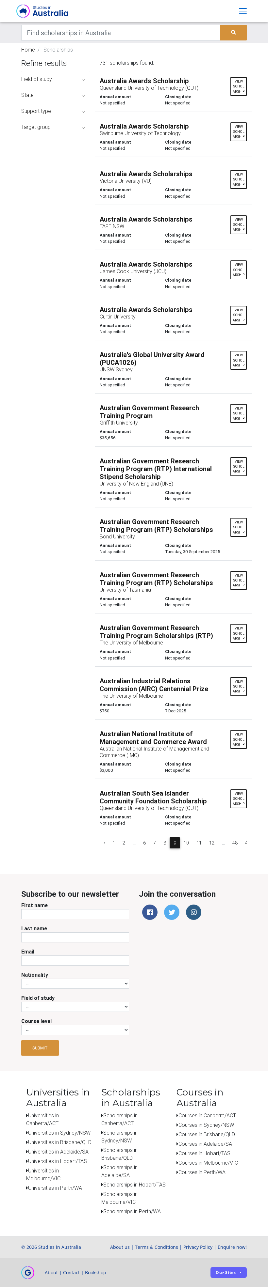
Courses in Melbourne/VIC (208, 1162)
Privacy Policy (197, 1247)
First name (34, 905)
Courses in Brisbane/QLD (206, 1134)
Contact (71, 1272)
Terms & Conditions (156, 1247)
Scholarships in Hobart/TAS (134, 1184)
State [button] (27, 95)
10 (186, 843)
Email (27, 951)
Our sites (226, 1272)
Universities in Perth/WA (55, 1188)
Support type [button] (36, 111)
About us (120, 1247)
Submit (40, 1048)
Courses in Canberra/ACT (207, 1115)
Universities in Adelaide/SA (58, 1151)
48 (235, 843)
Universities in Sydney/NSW (59, 1132)
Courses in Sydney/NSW (206, 1125)
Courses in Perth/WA (202, 1172)
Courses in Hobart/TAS (204, 1153)
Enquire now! (232, 1247)
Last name (34, 928)
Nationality (34, 974)
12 (211, 843)
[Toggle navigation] (243, 11)
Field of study (38, 998)
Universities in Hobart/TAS (57, 1161)
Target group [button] (36, 127)
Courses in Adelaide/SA (205, 1143)
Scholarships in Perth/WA (132, 1211)
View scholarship (238, 86)
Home (28, 49)
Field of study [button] (36, 79)
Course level (36, 1021)
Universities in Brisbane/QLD (60, 1142)
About (51, 1272)
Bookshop (95, 1272)
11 (199, 843)
